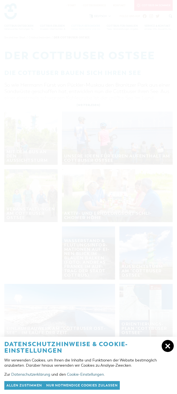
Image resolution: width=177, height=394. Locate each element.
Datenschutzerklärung (30, 374)
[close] (168, 346)
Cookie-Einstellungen (85, 374)
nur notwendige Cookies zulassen (82, 385)
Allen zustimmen (24, 385)
